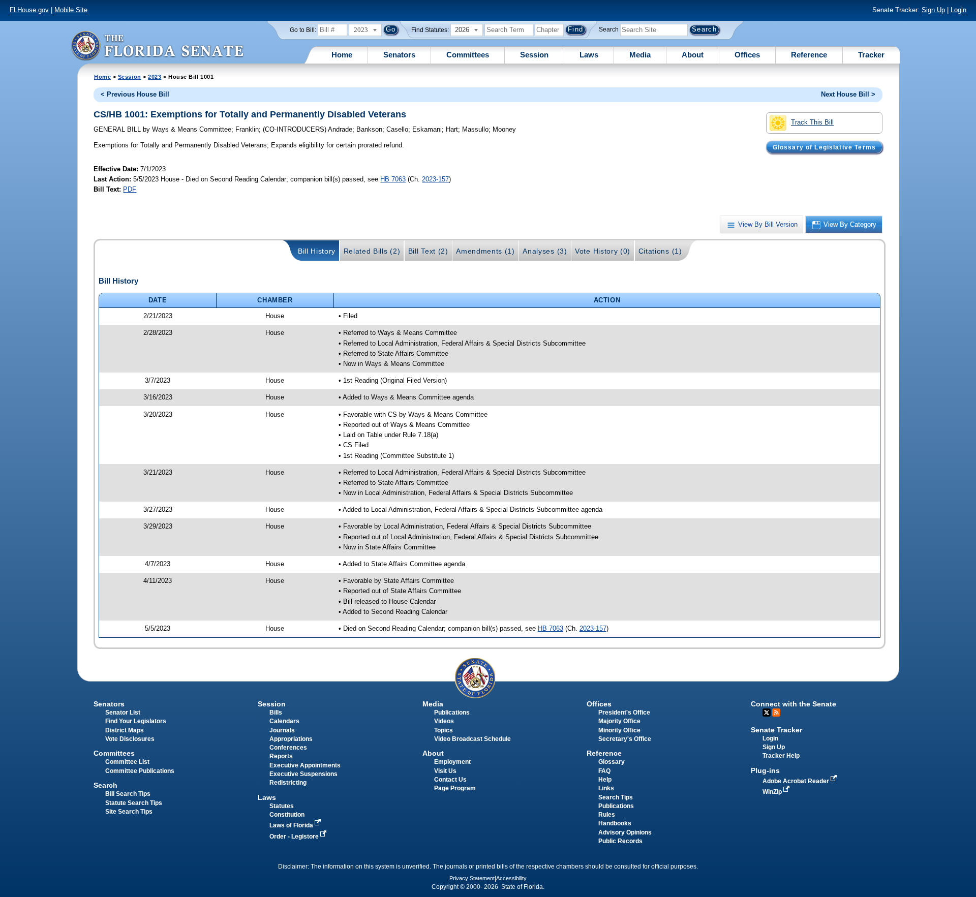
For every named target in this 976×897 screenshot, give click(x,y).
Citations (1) (660, 251)
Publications (452, 712)
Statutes (281, 806)
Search (609, 29)
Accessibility (511, 878)
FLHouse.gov (29, 10)
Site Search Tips (128, 812)
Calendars (284, 721)
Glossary (611, 762)
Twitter (766, 712)
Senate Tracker (776, 730)
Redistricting (288, 783)
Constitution (286, 815)
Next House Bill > (848, 94)
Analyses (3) (545, 251)
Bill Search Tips (127, 794)
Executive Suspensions (303, 774)
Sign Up (933, 10)
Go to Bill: (303, 30)
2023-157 (435, 179)
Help (605, 780)
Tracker (871, 54)
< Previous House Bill (135, 94)
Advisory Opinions (625, 832)
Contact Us (450, 780)
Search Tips (615, 797)
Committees (467, 54)
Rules (606, 815)
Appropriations (291, 739)
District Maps (124, 730)
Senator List (122, 712)
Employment (452, 762)
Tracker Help (781, 756)
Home (341, 54)
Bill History (317, 251)
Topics (443, 730)
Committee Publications (139, 771)
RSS (776, 712)
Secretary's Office (624, 739)
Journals (282, 730)
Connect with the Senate (793, 704)
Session (534, 54)
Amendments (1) (485, 251)
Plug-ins (765, 770)
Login (958, 10)
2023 (154, 77)
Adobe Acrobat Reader (796, 781)
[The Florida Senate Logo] (157, 45)
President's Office (624, 712)
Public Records (620, 841)
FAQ (604, 771)
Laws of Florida (292, 825)
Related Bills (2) (372, 251)
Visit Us (445, 771)
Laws (589, 54)
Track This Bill (812, 122)
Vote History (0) (602, 251)
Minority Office (619, 730)
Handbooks (614, 823)
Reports (281, 756)
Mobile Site (70, 10)
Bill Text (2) (428, 251)
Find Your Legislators (135, 721)
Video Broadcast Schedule (472, 739)
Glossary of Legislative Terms (824, 147)
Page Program (455, 788)
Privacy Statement (472, 878)
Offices (747, 54)
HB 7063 (393, 179)
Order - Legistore (294, 836)
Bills (275, 712)
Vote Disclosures (130, 739)
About (693, 54)
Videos (444, 721)
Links (606, 788)
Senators (399, 54)
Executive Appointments (305, 765)
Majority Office (619, 721)
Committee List (127, 762)
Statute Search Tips (133, 803)
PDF (129, 189)
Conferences (288, 748)
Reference (809, 54)
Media (640, 54)
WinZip (772, 792)
